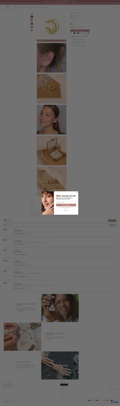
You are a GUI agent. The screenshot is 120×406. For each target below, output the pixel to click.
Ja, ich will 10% (66, 205)
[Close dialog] (77, 192)
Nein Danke (66, 210)
